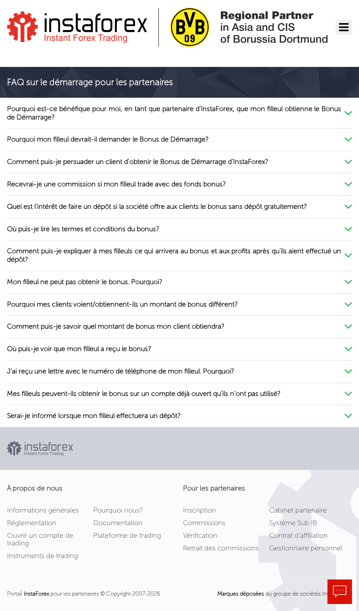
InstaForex (36, 593)
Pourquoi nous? (118, 510)
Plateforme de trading (127, 535)
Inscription (199, 510)
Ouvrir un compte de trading (40, 539)
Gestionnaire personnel (306, 548)
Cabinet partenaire (298, 510)
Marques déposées (240, 593)
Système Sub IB (293, 523)
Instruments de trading (42, 555)
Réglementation (31, 523)
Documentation (118, 523)
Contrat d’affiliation (298, 535)
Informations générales (43, 510)
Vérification (200, 535)
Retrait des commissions (221, 548)
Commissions (204, 523)
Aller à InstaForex (43, 56)
